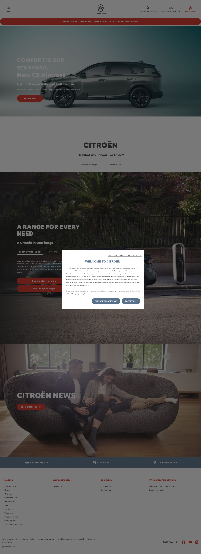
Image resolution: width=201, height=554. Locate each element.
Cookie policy (134, 291)
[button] (125, 255)
